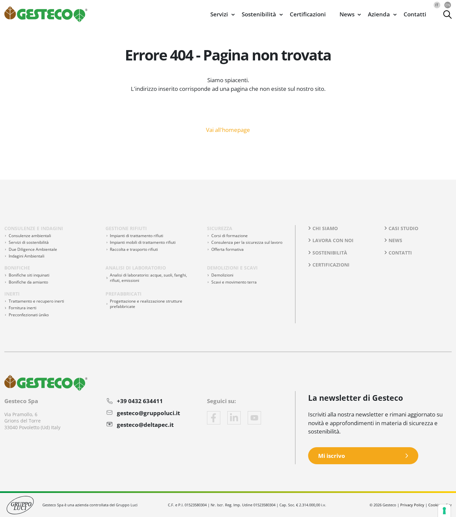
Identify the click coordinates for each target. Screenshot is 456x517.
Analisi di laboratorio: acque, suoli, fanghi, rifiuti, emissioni (148, 278)
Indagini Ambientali (26, 255)
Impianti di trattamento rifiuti (136, 235)
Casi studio (403, 228)
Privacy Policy (412, 504)
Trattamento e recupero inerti (36, 301)
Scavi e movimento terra (234, 282)
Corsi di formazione (229, 235)
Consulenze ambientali (30, 235)
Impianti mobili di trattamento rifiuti (143, 242)
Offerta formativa (227, 249)
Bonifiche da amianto (28, 282)
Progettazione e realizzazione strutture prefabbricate (146, 304)
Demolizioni (222, 275)
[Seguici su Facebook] (213, 417)
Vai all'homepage (228, 129)
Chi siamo (325, 228)
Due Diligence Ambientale (33, 249)
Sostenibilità (329, 252)
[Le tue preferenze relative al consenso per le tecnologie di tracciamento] (444, 510)
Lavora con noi (333, 240)
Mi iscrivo (331, 456)
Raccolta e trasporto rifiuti (134, 249)
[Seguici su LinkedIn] (234, 417)
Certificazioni (308, 14)
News (395, 240)
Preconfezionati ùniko (29, 314)
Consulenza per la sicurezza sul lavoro (246, 242)
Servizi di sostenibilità (29, 242)
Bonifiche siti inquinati (29, 275)
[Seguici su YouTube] (254, 417)
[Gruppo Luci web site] (20, 504)
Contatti (415, 14)
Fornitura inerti (22, 307)
